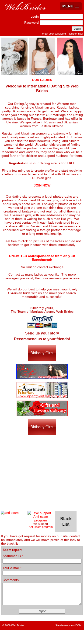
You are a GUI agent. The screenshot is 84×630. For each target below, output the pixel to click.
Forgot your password (53, 33)
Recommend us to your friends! (42, 339)
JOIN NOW (42, 185)
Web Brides (17, 625)
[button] (71, 6)
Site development (65, 625)
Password (31, 22)
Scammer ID (13, 556)
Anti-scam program (41, 526)
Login (35, 16)
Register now (75, 33)
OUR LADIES (42, 80)
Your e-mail (12, 568)
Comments (11, 580)
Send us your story (42, 333)
